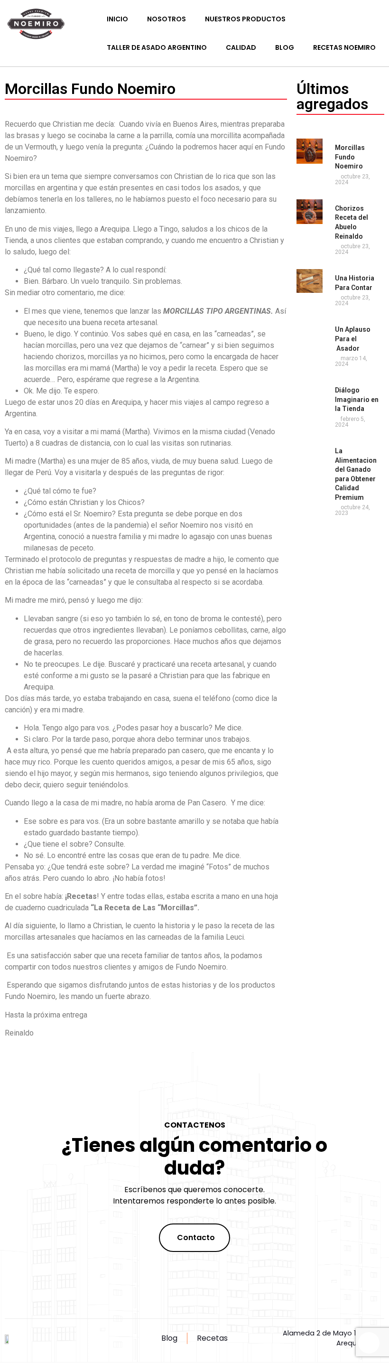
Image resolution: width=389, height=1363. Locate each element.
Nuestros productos (245, 19)
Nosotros (166, 19)
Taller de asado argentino (157, 47)
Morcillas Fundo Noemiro (350, 157)
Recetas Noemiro (344, 47)
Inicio (117, 19)
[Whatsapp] (369, 1343)
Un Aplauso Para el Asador (352, 339)
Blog (284, 47)
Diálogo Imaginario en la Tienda (357, 399)
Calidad (241, 47)
